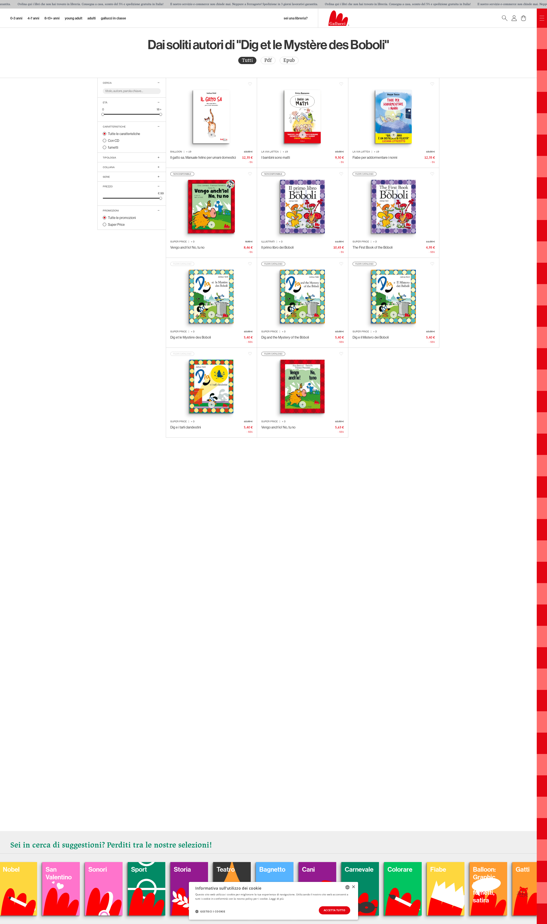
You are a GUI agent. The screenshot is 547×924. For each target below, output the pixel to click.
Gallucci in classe (113, 18)
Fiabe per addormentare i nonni (375, 157)
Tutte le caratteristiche (124, 134)
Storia (123, 869)
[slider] (102, 114)
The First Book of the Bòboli (373, 247)
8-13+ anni (52, 18)
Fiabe (380, 869)
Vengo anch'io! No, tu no (187, 247)
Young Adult (73, 18)
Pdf (268, 60)
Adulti (91, 18)
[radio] (247, 60)
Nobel (508, 869)
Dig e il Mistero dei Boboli (371, 337)
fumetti (113, 147)
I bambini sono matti (275, 157)
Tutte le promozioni (122, 218)
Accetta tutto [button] (334, 910)
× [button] (353, 887)
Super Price (116, 224)
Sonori (39, 869)
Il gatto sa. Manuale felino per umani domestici (203, 157)
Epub (289, 60)
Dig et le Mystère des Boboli (190, 337)
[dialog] (273, 901)
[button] (210, 911)
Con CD (113, 140)
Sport (80, 869)
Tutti (247, 60)
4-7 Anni (33, 18)
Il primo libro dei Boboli (277, 247)
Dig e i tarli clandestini (185, 427)
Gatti (464, 869)
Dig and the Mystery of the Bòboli (285, 337)
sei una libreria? (296, 18)
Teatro (167, 869)
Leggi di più (276, 899)
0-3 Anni (16, 18)
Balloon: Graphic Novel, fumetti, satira (426, 884)
